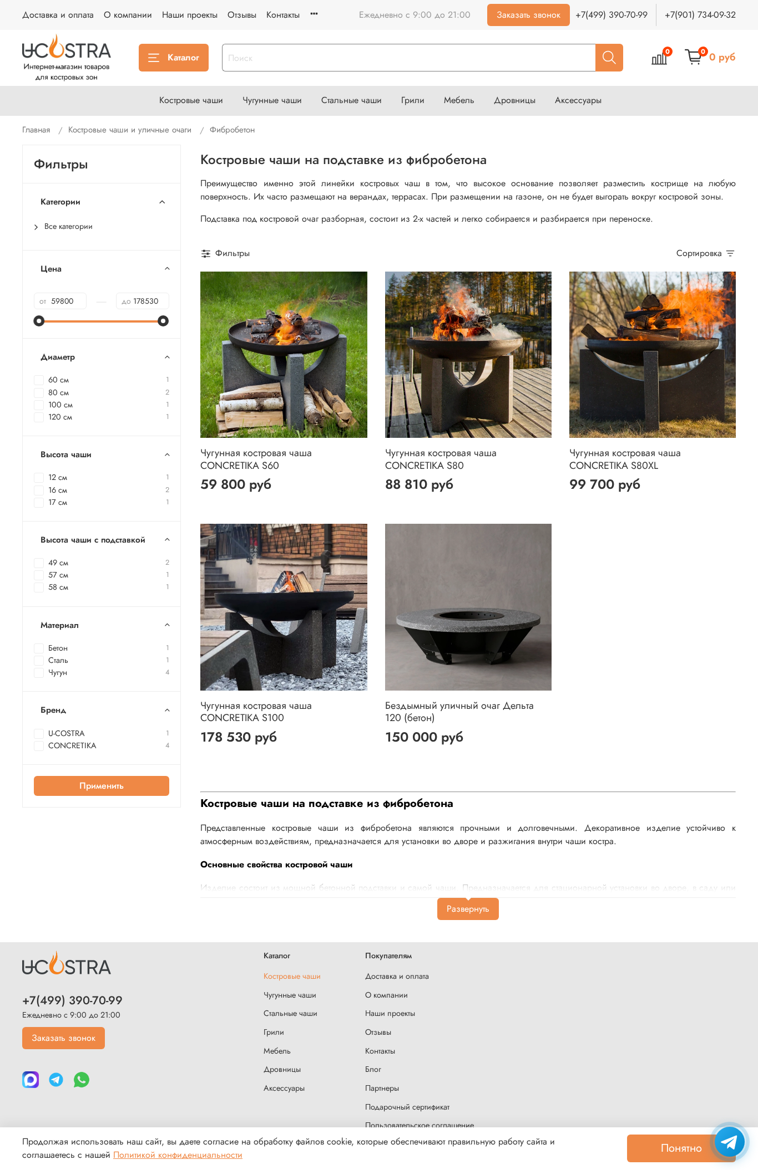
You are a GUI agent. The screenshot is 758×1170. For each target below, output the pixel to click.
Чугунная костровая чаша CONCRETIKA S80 (441, 459)
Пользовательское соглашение (419, 1125)
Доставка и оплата (58, 14)
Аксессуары (578, 100)
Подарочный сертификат (407, 1106)
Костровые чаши (191, 100)
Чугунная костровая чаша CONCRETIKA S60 (256, 459)
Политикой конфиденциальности (177, 1154)
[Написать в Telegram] (730, 1142)
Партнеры (382, 1088)
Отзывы (242, 14)
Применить (101, 785)
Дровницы (514, 100)
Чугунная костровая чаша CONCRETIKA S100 (256, 711)
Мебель (459, 100)
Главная (36, 130)
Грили (413, 100)
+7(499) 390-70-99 (611, 14)
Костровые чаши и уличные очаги (129, 130)
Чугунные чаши (272, 100)
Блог (373, 1069)
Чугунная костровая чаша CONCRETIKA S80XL (625, 459)
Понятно (681, 1148)
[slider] (39, 321)
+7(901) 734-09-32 (700, 14)
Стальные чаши (351, 100)
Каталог (183, 57)
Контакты (283, 14)
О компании (128, 14)
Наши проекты (190, 14)
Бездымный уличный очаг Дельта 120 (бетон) (459, 711)
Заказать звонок (528, 14)
